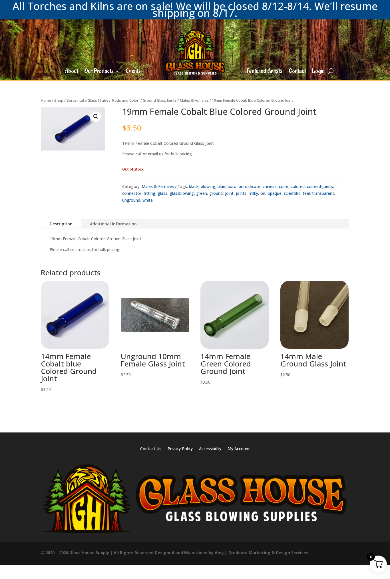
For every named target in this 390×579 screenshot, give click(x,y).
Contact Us (150, 449)
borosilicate (249, 186)
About (71, 72)
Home (46, 100)
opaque (275, 193)
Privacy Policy (180, 449)
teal (306, 193)
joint (229, 193)
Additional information (113, 224)
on (262, 193)
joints (241, 193)
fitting (149, 193)
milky (253, 193)
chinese (270, 186)
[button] (96, 116)
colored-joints (320, 186)
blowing (208, 186)
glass (162, 193)
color (283, 186)
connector (131, 193)
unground (131, 200)
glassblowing (182, 193)
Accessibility (210, 449)
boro (232, 186)
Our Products (99, 72)
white (147, 200)
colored (298, 186)
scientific (292, 193)
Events (133, 72)
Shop (58, 100)
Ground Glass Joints (160, 100)
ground (216, 193)
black (193, 186)
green (201, 193)
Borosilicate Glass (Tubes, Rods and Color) (103, 100)
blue (221, 186)
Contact (297, 72)
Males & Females (194, 100)
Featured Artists (264, 72)
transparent (323, 193)
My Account (239, 449)
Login (318, 72)
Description (61, 224)
